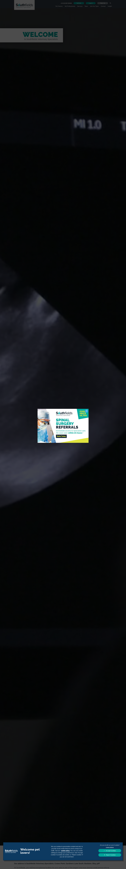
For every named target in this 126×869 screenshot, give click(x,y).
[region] (63, 851)
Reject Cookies (111, 855)
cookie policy (65, 850)
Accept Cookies (111, 851)
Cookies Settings (110, 847)
